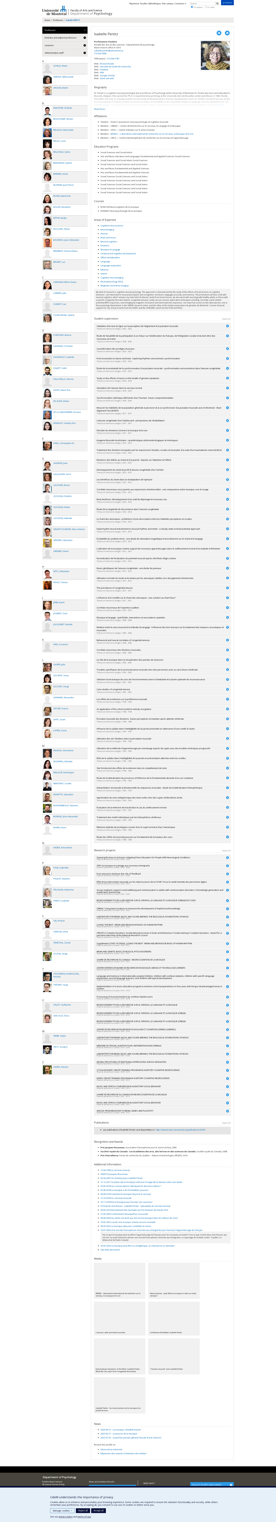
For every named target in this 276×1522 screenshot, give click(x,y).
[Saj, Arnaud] (47, 923)
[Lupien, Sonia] (47, 733)
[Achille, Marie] (47, 68)
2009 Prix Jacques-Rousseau (114, 1174)
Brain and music (108, 237)
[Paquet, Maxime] (47, 881)
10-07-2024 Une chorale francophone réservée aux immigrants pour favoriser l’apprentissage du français (151, 1230)
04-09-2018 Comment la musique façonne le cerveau (125, 1194)
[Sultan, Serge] (47, 956)
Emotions (104, 245)
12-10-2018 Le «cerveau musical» (116, 1198)
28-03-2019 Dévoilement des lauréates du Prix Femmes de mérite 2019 (134, 1210)
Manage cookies (62, 1510)
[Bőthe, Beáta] (47, 220)
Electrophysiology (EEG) (111, 281)
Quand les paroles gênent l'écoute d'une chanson (130, 1437)
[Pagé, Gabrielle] (47, 870)
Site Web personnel (110, 1249)
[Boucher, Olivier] (47, 231)
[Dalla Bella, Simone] (47, 382)
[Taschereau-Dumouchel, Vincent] (47, 976)
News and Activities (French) (101, 1481)
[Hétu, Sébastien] (47, 574)
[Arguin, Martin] (47, 90)
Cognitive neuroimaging (111, 277)
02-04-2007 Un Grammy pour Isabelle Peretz (121, 1178)
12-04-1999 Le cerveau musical (115, 1170)
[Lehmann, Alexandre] (47, 700)
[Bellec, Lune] (47, 143)
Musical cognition (108, 241)
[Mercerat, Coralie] (47, 786)
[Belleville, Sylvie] (47, 154)
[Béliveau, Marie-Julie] (47, 132)
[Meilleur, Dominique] (47, 775)
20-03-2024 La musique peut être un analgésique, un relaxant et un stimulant (137, 1245)
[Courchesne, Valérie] (47, 318)
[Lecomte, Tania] (47, 678)
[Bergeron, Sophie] (47, 165)
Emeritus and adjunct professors (61, 37)
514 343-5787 (113, 58)
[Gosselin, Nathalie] (47, 521)
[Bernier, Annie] (47, 176)
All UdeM (211, 7)
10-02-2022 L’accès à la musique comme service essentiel (127, 1222)
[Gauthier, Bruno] (47, 488)
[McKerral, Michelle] (47, 764)
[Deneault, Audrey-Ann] (47, 426)
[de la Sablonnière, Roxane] (47, 415)
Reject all (83, 1510)
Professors (58, 20)
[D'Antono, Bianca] (47, 338)
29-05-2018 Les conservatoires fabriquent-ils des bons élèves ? (130, 1186)
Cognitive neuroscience (111, 225)
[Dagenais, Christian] (47, 349)
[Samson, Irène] (47, 934)
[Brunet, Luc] (47, 264)
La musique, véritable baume (120, 1429)
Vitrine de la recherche (111, 1449)
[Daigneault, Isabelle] (47, 360)
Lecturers (49, 45)
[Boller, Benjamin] (47, 209)
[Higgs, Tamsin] (47, 585)
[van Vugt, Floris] (47, 1018)
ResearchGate (107, 63)
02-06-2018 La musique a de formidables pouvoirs (124, 1190)
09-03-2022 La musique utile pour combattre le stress (125, 1226)
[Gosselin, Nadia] (47, 510)
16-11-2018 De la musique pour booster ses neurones (126, 1202)
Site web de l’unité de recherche (115, 66)
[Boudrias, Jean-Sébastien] (47, 242)
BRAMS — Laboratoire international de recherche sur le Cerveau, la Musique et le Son (152, 133)
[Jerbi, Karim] (47, 605)
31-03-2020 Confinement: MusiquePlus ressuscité (124, 1214)
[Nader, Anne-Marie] (47, 850)
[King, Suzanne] (47, 647)
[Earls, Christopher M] (47, 446)
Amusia (104, 233)
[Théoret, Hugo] (47, 987)
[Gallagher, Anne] (47, 477)
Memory (104, 269)
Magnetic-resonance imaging (114, 285)
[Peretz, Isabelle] (47, 903)
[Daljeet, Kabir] (47, 371)
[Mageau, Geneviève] (47, 753)
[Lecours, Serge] (47, 689)
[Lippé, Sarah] (47, 722)
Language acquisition (110, 265)
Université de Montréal (54, 10)
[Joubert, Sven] (47, 616)
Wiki (102, 72)
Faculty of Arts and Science (86, 10)
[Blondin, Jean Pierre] (47, 187)
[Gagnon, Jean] (47, 466)
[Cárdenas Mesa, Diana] (47, 285)
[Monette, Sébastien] (47, 797)
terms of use (84, 1516)
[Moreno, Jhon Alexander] (47, 819)
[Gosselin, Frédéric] (47, 499)
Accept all (98, 1510)
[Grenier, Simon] (47, 554)
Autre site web (107, 78)
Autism (103, 273)
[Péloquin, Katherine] (47, 892)
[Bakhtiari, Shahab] (47, 110)
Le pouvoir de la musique (118, 1433)
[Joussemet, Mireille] (47, 627)
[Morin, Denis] (47, 830)
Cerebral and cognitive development (118, 253)
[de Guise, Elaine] (47, 404)
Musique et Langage (110, 249)
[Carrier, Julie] (47, 296)
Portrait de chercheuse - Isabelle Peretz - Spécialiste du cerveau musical (135, 1206)
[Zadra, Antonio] (47, 1069)
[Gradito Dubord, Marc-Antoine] (47, 532)
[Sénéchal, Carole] (47, 945)
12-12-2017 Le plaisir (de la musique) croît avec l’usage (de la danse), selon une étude (141, 1182)
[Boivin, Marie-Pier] (47, 198)
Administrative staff (54, 52)
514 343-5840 (100, 53)
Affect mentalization (110, 257)
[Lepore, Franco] (47, 711)
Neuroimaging (107, 229)
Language (105, 261)
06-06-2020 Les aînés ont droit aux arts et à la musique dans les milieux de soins (139, 1218)
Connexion (179, 3)
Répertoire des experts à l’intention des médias (123, 1453)
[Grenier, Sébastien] (47, 543)
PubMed (104, 69)
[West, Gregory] (47, 1049)
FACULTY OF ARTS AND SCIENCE (207, 1484)
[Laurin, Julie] (47, 667)
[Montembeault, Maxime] (47, 808)
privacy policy (66, 1516)
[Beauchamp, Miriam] (47, 121)
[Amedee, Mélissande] (47, 79)
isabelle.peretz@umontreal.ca (108, 50)
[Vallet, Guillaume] (47, 1007)
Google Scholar (107, 75)
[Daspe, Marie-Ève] (47, 393)
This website (198, 7)
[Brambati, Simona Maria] (47, 253)
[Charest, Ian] (47, 307)
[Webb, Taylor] (47, 1038)
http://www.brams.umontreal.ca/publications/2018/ (180, 1129)
